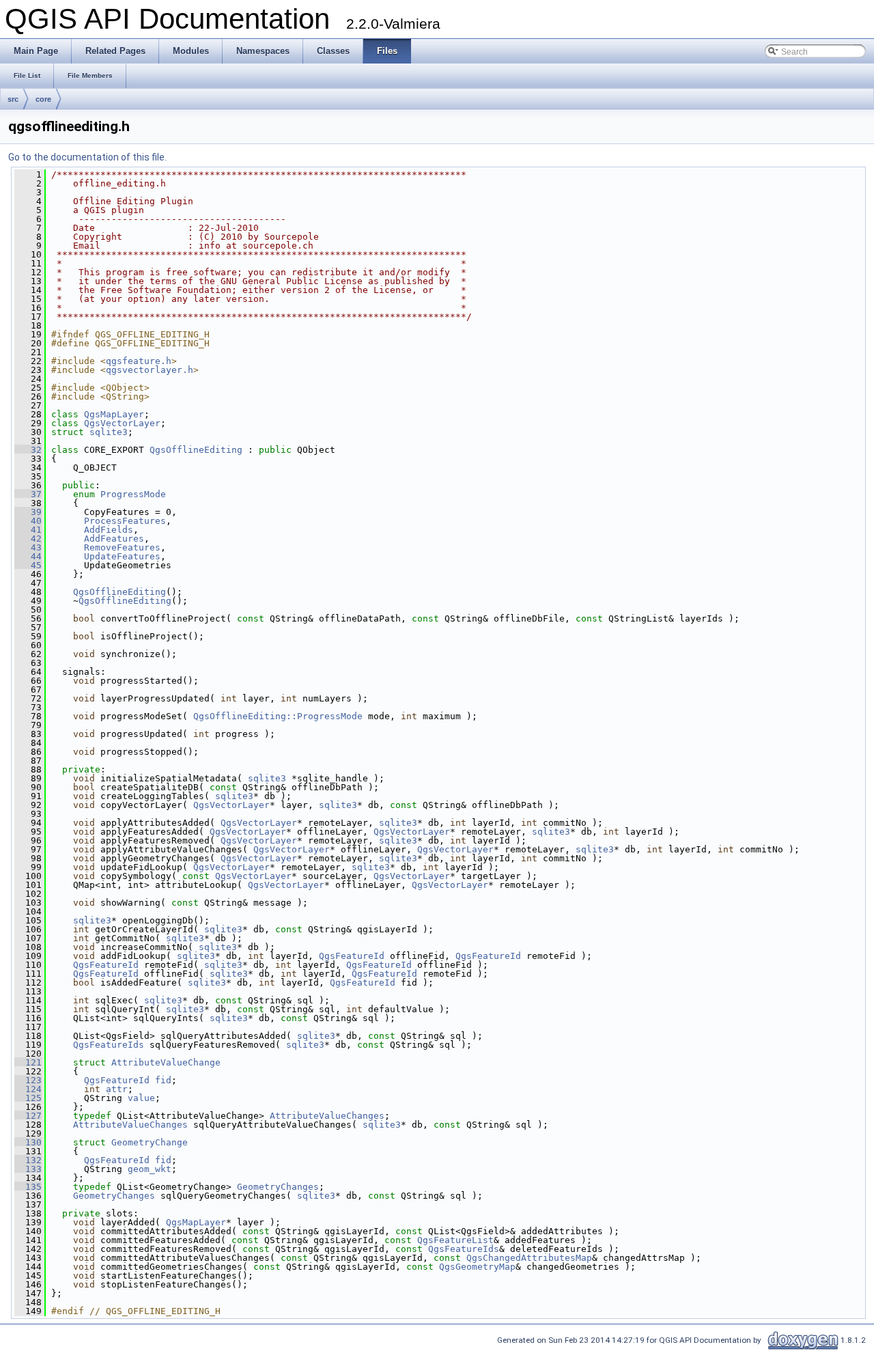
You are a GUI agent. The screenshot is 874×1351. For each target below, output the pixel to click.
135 (28, 1187)
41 (28, 530)
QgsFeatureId (351, 956)
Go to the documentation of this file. (87, 157)
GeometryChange (149, 1142)
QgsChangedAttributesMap (529, 1258)
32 (28, 450)
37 (28, 494)
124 (28, 1089)
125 (28, 1098)
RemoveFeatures (122, 547)
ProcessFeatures (125, 521)
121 (28, 1062)
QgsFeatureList (455, 1240)
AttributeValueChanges (327, 1116)
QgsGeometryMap (477, 1267)
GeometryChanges (278, 1187)
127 (28, 1116)
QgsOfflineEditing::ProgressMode (278, 716)
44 (28, 556)
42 (28, 538)
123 (28, 1080)
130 (28, 1142)
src (13, 99)
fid (163, 1080)
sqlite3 (108, 432)
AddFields (108, 530)
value (141, 1098)
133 (28, 1169)
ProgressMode (133, 494)
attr (117, 1089)
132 (28, 1160)
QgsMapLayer (114, 414)
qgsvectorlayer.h (149, 370)
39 (28, 512)
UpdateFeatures (122, 556)
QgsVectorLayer (122, 423)
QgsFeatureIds (108, 1045)
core (43, 99)
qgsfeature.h (138, 361)
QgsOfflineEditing (196, 450)
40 (28, 521)
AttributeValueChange (166, 1062)
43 (28, 547)
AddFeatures (114, 538)
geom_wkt (149, 1169)
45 (28, 565)
